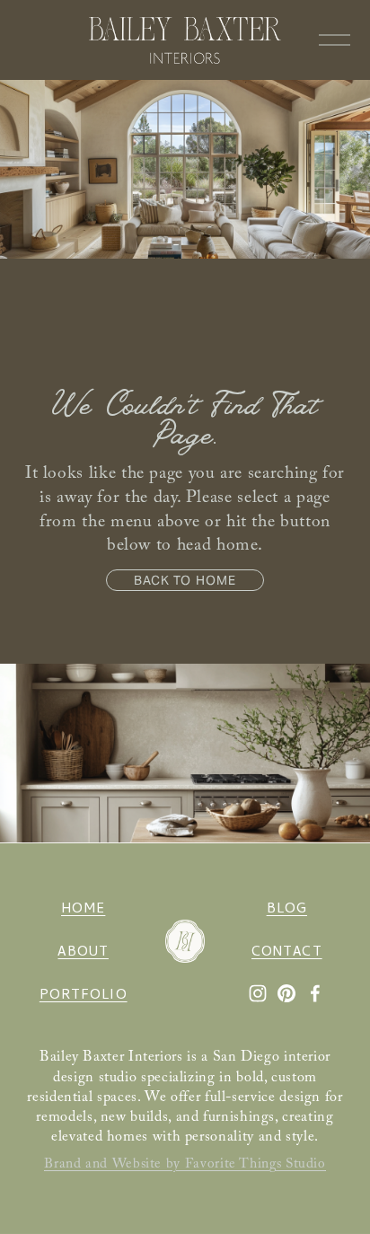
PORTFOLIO (84, 996)
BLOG (287, 910)
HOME (83, 910)
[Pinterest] (286, 993)
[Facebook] (315, 993)
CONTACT (286, 953)
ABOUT (82, 953)
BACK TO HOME (185, 580)
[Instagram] (258, 993)
